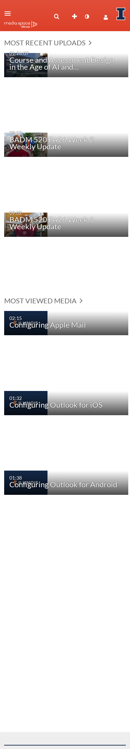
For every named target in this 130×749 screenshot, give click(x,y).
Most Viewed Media (41, 300)
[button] (9, 13)
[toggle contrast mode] (86, 16)
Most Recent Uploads (45, 42)
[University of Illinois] (121, 14)
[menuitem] (56, 16)
